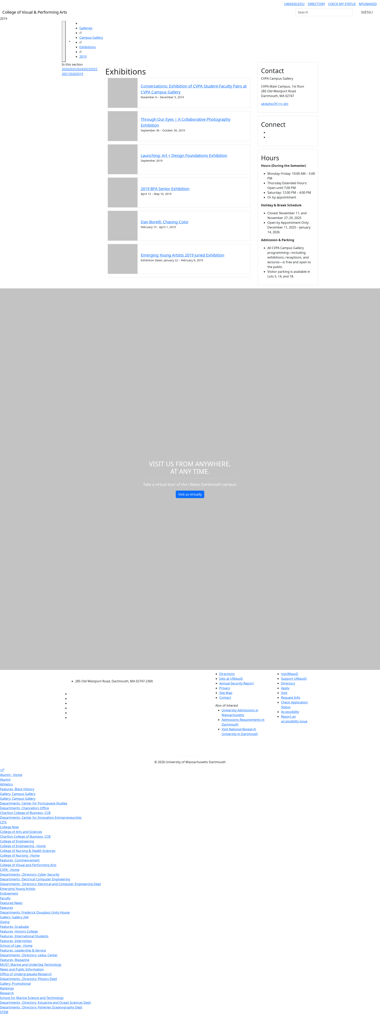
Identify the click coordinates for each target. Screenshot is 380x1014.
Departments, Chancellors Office (24, 808)
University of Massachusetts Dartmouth (116, 673)
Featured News (11, 903)
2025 (72, 69)
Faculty (5, 898)
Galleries (85, 28)
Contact (225, 697)
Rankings (7, 988)
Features (6, 907)
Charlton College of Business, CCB (25, 813)
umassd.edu (294, 4)
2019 (82, 56)
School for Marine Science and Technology (32, 998)
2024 (79, 69)
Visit (284, 693)
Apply (285, 688)
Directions (227, 674)
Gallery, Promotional (15, 983)
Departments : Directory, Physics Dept (28, 979)
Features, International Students (24, 936)
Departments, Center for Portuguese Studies (33, 803)
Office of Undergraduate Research (26, 974)
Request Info (290, 697)
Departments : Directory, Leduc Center (29, 955)
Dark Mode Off (190, 756)
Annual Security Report (236, 683)
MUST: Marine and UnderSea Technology (30, 964)
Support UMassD (294, 678)
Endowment (9, 893)
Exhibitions (87, 47)
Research (7, 993)
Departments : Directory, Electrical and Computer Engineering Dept (50, 884)
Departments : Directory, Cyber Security (29, 874)
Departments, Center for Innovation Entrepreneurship (41, 817)
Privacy (224, 688)
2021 (65, 74)
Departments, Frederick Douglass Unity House (35, 912)
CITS (3, 822)
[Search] (349, 12)
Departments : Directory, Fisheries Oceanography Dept (41, 1007)
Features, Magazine (14, 960)
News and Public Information (22, 969)
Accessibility (290, 712)
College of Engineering (17, 841)
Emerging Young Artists (17, 889)
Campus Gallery (91, 37)
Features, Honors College (19, 931)
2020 (72, 74)
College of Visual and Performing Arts (28, 865)
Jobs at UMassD (231, 678)
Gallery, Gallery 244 (14, 917)
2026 (65, 69)
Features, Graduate (14, 926)
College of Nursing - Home (20, 855)
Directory (316, 4)
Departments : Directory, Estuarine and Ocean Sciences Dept (45, 1002)
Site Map (225, 693)
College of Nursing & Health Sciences (27, 851)
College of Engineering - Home (23, 846)
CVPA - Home (9, 870)
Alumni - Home (11, 775)
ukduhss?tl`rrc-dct (274, 104)
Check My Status (342, 4)
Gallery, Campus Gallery (17, 794)
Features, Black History (17, 789)
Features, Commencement (20, 860)
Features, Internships (16, 941)
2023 (86, 69)
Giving (5, 922)
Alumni (5, 779)
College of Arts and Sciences (21, 832)
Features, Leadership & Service (23, 950)
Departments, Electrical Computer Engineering (35, 879)
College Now (9, 827)
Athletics (6, 784)
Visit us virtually (190, 494)
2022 (93, 69)
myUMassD (368, 4)
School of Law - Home (16, 945)
